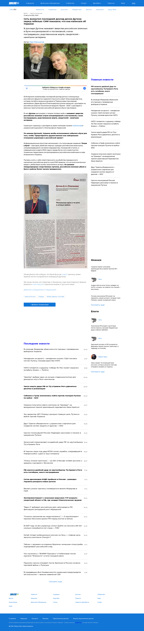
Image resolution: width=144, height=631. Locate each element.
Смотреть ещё (55, 582)
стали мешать (38, 284)
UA (11, 9)
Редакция (23, 618)
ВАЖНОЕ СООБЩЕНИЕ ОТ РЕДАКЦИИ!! (40, 290)
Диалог (26, 13)
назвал (64, 274)
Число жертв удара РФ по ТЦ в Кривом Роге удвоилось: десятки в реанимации (105, 134)
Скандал (41, 296)
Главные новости (102, 79)
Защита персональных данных (83, 618)
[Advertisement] (55, 322)
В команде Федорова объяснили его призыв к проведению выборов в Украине (104, 102)
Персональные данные (60, 618)
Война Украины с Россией (55, 296)
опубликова (77, 126)
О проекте (12, 618)
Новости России (30, 296)
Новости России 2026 (36, 13)
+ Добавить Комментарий (39, 304)
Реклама (45, 618)
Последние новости (37, 343)
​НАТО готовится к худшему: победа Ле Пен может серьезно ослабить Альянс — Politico (105, 124)
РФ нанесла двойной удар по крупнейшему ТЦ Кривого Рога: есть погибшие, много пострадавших (104, 90)
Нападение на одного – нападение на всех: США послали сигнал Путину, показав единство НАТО (105, 113)
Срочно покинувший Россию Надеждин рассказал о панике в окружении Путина (104, 182)
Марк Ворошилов (36, 42)
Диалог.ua (78, 622)
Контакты (35, 618)
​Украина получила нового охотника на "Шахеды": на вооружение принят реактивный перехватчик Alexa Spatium (105, 157)
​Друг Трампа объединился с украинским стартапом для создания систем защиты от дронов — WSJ (102, 170)
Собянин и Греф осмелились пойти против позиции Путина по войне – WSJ (105, 145)
